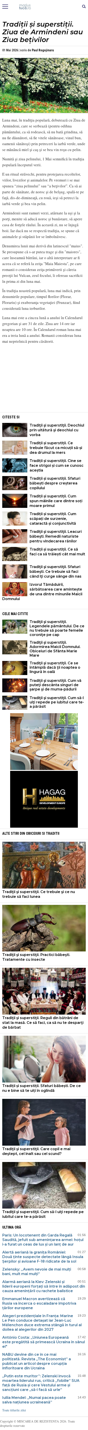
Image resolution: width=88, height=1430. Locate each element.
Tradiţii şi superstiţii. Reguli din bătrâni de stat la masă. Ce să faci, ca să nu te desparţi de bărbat (42, 1023)
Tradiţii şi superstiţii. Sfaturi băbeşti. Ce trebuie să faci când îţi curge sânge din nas (55, 571)
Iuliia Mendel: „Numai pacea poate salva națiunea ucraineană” (34, 1399)
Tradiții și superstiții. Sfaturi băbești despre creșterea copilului (55, 483)
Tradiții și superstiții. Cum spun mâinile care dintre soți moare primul (56, 501)
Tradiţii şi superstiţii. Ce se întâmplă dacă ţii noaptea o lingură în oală (55, 667)
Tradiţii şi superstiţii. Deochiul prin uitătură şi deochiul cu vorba (57, 430)
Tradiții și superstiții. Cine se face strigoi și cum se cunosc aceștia (56, 465)
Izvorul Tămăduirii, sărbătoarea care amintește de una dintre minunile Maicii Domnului (42, 591)
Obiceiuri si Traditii (42, 833)
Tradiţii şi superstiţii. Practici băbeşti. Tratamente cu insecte (36, 957)
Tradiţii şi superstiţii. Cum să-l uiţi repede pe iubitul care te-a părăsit (57, 702)
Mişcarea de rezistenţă (44, 6)
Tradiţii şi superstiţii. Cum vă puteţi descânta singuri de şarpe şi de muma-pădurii (55, 684)
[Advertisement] (44, 379)
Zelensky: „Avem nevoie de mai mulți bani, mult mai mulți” (36, 1271)
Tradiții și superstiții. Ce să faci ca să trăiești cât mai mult (57, 551)
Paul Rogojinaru (43, 50)
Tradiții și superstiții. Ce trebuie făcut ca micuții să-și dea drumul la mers (56, 448)
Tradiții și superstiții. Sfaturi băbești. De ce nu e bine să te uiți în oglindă (41, 1088)
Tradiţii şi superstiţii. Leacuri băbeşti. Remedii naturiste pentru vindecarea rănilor (56, 536)
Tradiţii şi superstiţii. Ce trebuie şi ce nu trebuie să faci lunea (38, 894)
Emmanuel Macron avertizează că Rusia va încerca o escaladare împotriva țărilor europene (39, 1303)
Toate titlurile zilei (14, 1410)
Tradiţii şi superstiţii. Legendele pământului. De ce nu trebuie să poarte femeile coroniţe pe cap (57, 628)
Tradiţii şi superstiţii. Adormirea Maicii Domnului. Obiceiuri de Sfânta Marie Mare (55, 649)
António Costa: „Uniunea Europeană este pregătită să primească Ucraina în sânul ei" (43, 1342)
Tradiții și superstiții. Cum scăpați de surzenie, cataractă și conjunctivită (53, 519)
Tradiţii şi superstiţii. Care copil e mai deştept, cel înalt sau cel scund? (36, 1151)
